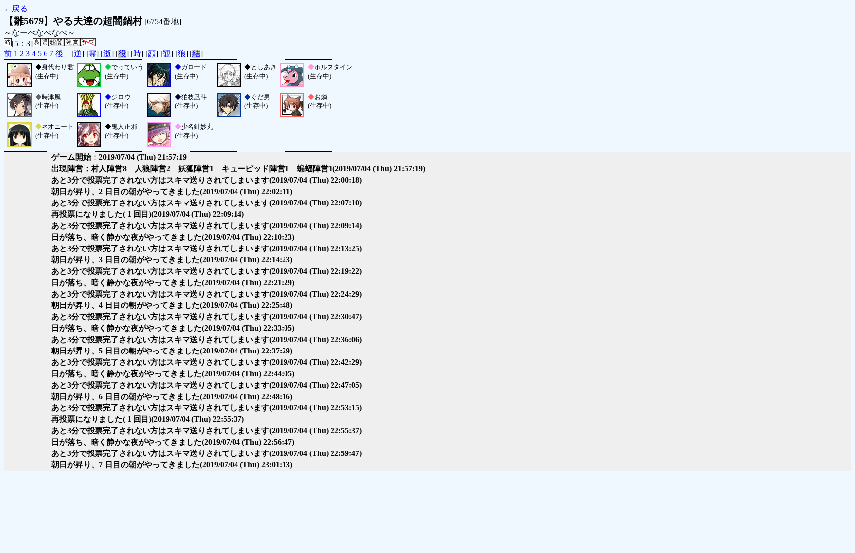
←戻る (16, 8)
